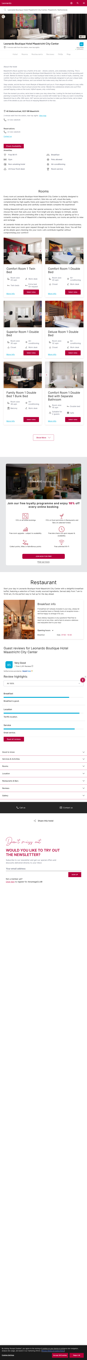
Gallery (5, 795)
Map (69, 54)
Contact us (8, 136)
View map (42, 115)
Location (6, 773)
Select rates (31, 292)
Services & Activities (11, 759)
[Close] (85, 677)
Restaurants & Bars (10, 781)
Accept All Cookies (60, 1355)
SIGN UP (75, 875)
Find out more (43, 562)
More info (10, 294)
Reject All (76, 1355)
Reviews (5, 788)
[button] (71, 3)
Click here (10, 882)
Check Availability (13, 146)
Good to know (8, 752)
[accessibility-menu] (82, 680)
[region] (43, 1352)
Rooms (5, 766)
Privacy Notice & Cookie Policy (53, 1351)
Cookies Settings (8, 1355)
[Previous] (5, 251)
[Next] (40, 251)
